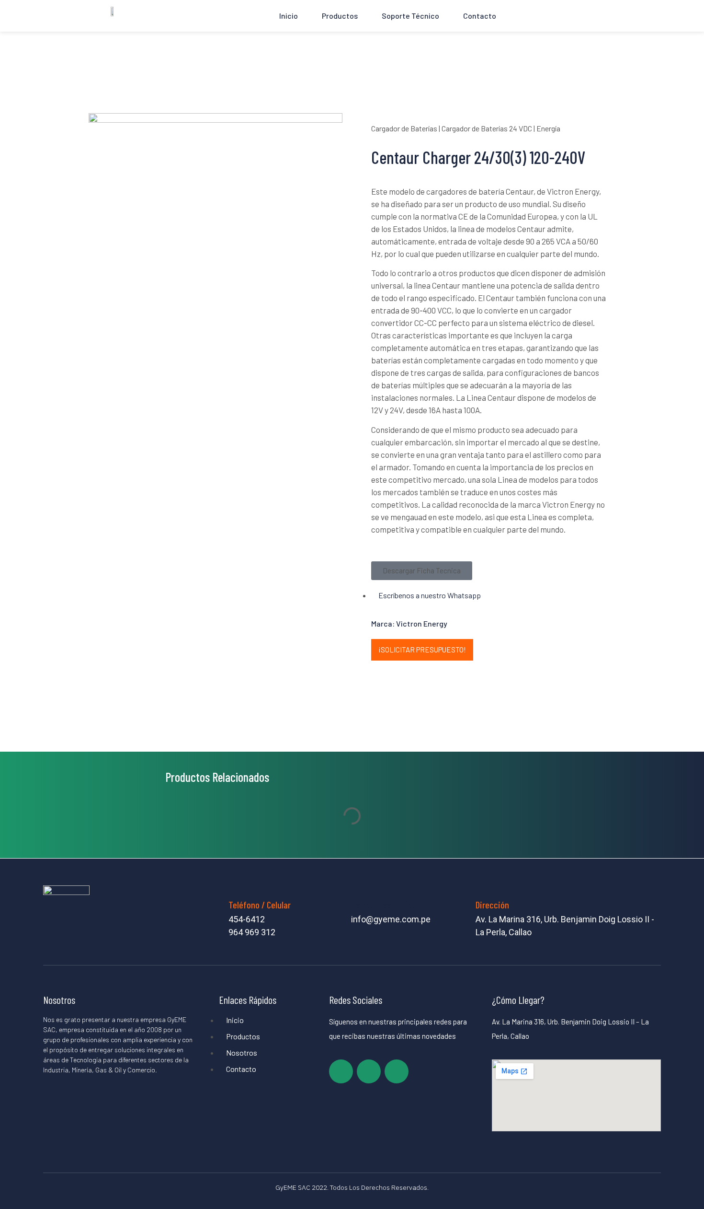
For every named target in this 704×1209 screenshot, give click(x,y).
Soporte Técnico (410, 15)
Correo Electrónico (383, 904)
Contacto (479, 15)
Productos (340, 15)
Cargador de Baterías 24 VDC (487, 128)
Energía (548, 128)
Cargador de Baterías (404, 128)
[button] (421, 570)
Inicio (288, 15)
